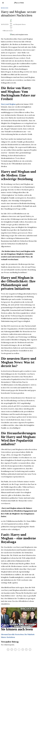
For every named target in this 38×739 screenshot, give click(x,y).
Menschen (4, 8)
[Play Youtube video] (19, 617)
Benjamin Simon (21, 24)
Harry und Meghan (8, 104)
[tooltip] (8, 649)
